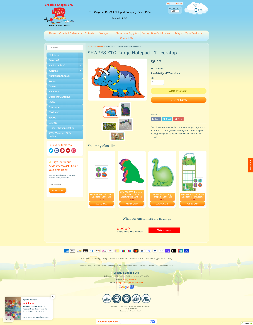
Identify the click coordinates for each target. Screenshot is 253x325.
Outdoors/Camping (59, 96)
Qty (152, 78)
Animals (66, 71)
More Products (195, 33)
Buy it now (178, 100)
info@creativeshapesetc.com (129, 282)
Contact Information (164, 266)
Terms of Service (147, 266)
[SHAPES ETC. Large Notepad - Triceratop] (111, 112)
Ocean (52, 86)
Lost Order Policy (130, 266)
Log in (169, 3)
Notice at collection (108, 321)
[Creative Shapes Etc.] (59, 15)
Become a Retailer (118, 258)
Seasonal (66, 61)
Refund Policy (100, 266)
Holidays (66, 55)
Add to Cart (101, 203)
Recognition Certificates (157, 33)
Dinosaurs (54, 107)
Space (52, 101)
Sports (52, 117)
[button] (53, 297)
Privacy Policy (86, 266)
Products (99, 46)
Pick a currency (175, 8)
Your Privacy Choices (135, 321)
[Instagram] (73, 150)
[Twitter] (51, 150)
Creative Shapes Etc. (130, 306)
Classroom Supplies (127, 33)
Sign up (179, 3)
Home (52, 33)
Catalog (96, 258)
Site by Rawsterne (131, 308)
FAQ (170, 258)
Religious (54, 91)
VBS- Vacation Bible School (60, 135)
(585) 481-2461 (130, 279)
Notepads (106, 33)
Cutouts (91, 33)
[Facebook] (56, 150)
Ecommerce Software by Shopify (130, 311)
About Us (85, 258)
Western (53, 81)
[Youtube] (68, 150)
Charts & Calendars (70, 33)
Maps (178, 33)
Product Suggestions (155, 258)
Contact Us (126, 38)
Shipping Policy (114, 266)
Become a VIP (136, 258)
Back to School (66, 66)
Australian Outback (59, 75)
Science (53, 122)
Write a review (164, 230)
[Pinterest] (62, 150)
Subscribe (57, 190)
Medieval (54, 112)
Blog (105, 258)
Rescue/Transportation (62, 127)
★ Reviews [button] (250, 165)
